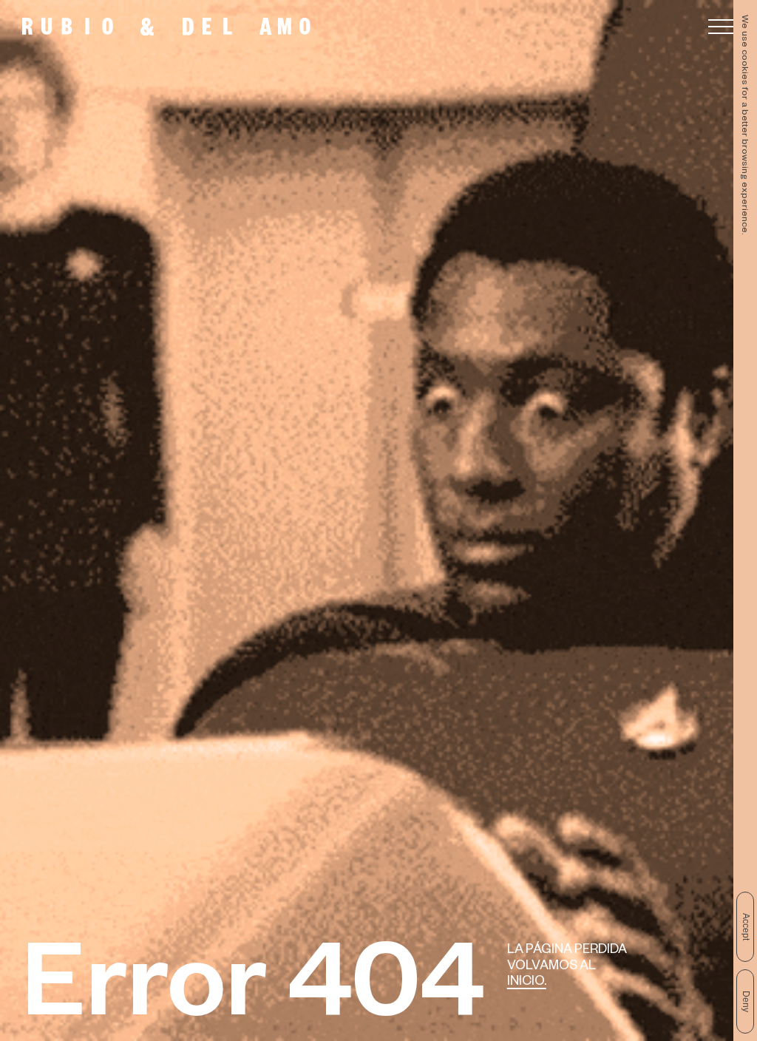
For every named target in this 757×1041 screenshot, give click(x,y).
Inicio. (526, 983)
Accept (746, 926)
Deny (746, 1001)
